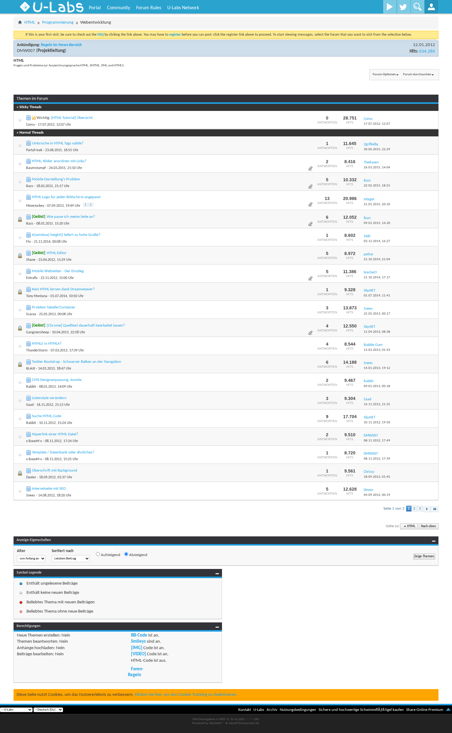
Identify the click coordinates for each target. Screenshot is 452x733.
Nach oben (428, 526)
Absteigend (137, 555)
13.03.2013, (377, 350)
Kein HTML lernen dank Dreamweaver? (63, 289)
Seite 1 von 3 (393, 509)
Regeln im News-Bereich (61, 45)
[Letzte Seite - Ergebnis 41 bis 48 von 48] (434, 509)
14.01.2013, (377, 368)
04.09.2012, (377, 495)
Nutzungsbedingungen (298, 710)
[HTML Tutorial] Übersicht (72, 118)
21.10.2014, (377, 259)
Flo (28, 242)
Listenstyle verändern (49, 398)
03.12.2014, (377, 241)
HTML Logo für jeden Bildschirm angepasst (66, 197)
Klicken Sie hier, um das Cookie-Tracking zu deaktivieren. (186, 694)
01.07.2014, (377, 295)
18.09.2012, (377, 477)
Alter (21, 551)
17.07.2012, (377, 124)
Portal (95, 8)
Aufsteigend (110, 555)
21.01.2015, (377, 204)
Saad (30, 405)
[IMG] (136, 648)
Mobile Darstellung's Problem (56, 179)
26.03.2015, (377, 167)
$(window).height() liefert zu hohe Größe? (66, 235)
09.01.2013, (377, 386)
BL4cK (30, 368)
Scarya (31, 314)
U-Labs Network (183, 8)
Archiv (272, 710)
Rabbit (31, 387)
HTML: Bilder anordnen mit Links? (59, 161)
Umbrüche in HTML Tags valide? (57, 143)
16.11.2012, (377, 404)
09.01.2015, (377, 223)
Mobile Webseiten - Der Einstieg (58, 271)
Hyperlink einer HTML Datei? (55, 434)
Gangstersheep (37, 332)
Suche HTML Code (46, 416)
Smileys (138, 641)
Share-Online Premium (424, 710)
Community (118, 8)
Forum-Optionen (384, 74)
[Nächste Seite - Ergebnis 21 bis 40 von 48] (426, 509)
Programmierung (57, 22)
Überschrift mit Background (54, 470)
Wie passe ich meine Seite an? (71, 217)
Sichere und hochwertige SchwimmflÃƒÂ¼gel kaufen (361, 710)
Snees (30, 495)
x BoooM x (34, 441)
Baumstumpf (36, 168)
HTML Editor (57, 253)
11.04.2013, (377, 332)
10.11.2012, (377, 422)
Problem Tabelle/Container (53, 307)
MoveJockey (35, 206)
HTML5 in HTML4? (46, 344)
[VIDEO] (138, 654)
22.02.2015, (377, 185)
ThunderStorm (37, 350)
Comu (30, 125)
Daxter (31, 477)
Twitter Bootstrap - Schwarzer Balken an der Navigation (76, 362)
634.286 (427, 51)
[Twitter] (403, 7)
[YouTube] (390, 7)
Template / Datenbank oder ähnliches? (63, 452)
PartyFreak (34, 150)
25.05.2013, (377, 314)
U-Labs (258, 710)
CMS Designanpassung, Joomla (56, 380)
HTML (29, 22)
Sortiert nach (62, 551)
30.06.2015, (377, 149)
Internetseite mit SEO (49, 489)
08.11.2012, (377, 440)
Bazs (29, 186)
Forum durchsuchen (417, 74)
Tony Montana (36, 296)
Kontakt (244, 710)
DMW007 (26, 51)
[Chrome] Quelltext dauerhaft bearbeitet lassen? (86, 325)
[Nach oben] (448, 710)
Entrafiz (32, 278)
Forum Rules (148, 8)
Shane (30, 260)
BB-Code (139, 635)
